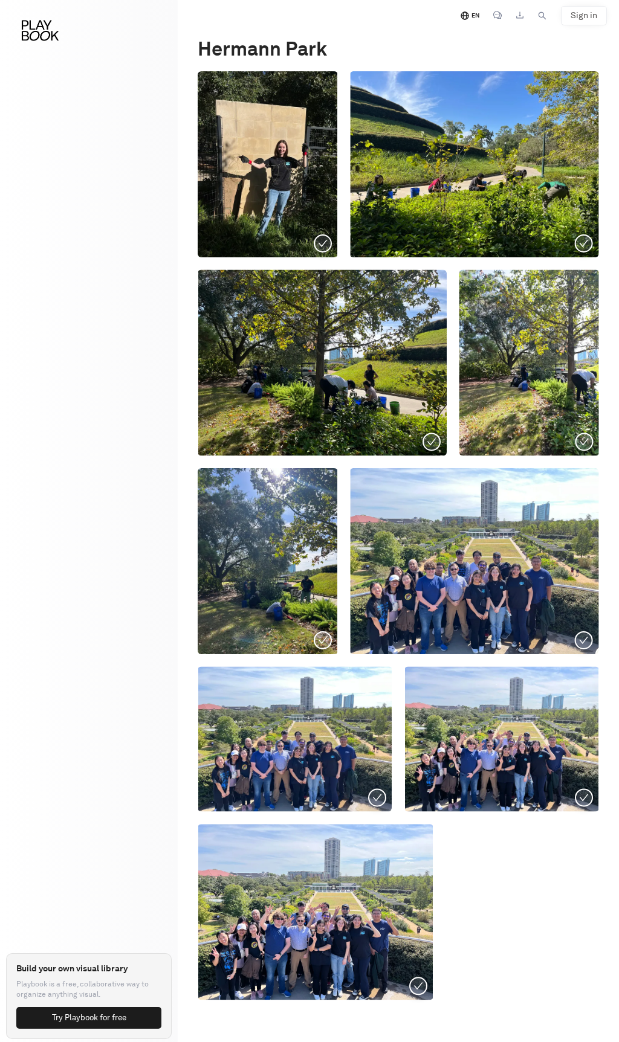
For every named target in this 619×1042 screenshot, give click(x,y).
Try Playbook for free (89, 1017)
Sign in (584, 15)
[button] (322, 362)
